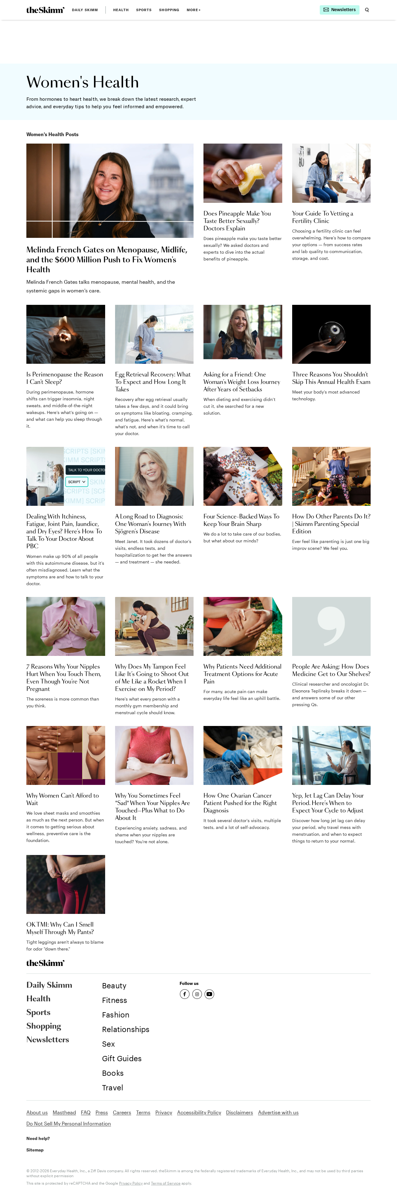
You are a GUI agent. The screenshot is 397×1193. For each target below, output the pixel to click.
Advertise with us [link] (278, 1112)
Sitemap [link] (35, 1150)
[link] (45, 10)
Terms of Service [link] (166, 1183)
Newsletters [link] (47, 1040)
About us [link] (37, 1112)
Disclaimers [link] (239, 1112)
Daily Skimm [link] (85, 10)
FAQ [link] (86, 1112)
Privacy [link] (163, 1112)
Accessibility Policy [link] (199, 1112)
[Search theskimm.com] (367, 10)
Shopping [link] (169, 10)
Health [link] (121, 10)
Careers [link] (122, 1112)
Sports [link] (144, 10)
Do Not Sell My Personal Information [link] (68, 1123)
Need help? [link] (38, 1138)
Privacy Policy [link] (131, 1183)
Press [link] (102, 1112)
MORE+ (194, 10)
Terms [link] (143, 1112)
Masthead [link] (64, 1112)
